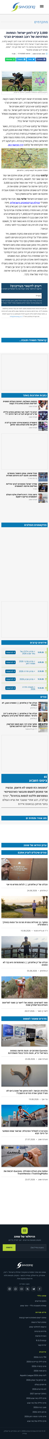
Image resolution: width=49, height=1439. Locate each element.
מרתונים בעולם (40, 1384)
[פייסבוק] (39, 1288)
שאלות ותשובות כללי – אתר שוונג (33, 1305)
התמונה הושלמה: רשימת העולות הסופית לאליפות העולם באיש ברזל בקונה (20, 402)
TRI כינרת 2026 (40, 1357)
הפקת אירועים (40, 1301)
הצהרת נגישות (40, 1336)
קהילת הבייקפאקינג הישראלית (25, 202)
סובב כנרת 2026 (39, 1407)
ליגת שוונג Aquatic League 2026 (33, 1375)
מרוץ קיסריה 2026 (39, 1366)
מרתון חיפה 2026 (39, 1412)
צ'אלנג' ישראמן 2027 (38, 1393)
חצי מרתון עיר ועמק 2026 (36, 1380)
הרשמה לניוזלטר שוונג (37, 1326)
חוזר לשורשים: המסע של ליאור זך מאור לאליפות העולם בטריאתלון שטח (25, 1004)
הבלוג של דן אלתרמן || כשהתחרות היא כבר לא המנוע (25, 963)
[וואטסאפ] (15, 1288)
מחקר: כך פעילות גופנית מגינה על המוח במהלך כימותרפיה (25, 923)
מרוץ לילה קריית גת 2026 (36, 1361)
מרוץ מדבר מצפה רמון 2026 (35, 1416)
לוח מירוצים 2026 (39, 1389)
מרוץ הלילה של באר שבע (36, 1402)
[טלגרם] (33, 1288)
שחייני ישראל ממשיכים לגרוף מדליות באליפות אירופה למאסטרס (21, 485)
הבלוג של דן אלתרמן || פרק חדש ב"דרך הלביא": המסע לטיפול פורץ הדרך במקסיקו (19, 714)
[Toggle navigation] (42, 7)
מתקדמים (41, 22)
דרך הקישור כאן (15, 145)
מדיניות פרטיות (40, 1331)
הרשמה (9, 1247)
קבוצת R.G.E (41, 1340)
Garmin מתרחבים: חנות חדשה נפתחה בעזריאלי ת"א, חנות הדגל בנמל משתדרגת (28, 1052)
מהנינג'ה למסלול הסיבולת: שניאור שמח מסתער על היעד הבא (25, 1132)
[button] (41, 59)
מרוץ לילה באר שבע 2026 (36, 1398)
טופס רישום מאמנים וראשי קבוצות (32, 1317)
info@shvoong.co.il (16, 316)
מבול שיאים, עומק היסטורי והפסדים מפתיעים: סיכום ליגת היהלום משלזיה (21, 474)
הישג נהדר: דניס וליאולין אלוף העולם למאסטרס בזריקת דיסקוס (21, 495)
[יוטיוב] (21, 1288)
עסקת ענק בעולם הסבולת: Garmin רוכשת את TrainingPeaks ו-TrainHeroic (26, 1172)
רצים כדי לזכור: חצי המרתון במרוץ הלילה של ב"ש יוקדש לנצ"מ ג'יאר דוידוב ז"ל (20, 413)
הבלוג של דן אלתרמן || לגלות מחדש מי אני (27, 884)
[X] (27, 1288)
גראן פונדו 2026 (40, 1370)
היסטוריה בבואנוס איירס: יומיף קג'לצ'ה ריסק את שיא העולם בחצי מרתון (21, 423)
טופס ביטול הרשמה (38, 1322)
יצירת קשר (42, 1345)
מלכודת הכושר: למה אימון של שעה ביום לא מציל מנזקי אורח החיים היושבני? (27, 1092)
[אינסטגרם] (9, 1288)
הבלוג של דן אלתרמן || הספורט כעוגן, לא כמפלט (19, 704)
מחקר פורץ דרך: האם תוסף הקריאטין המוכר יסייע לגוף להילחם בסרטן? (22, 725)
